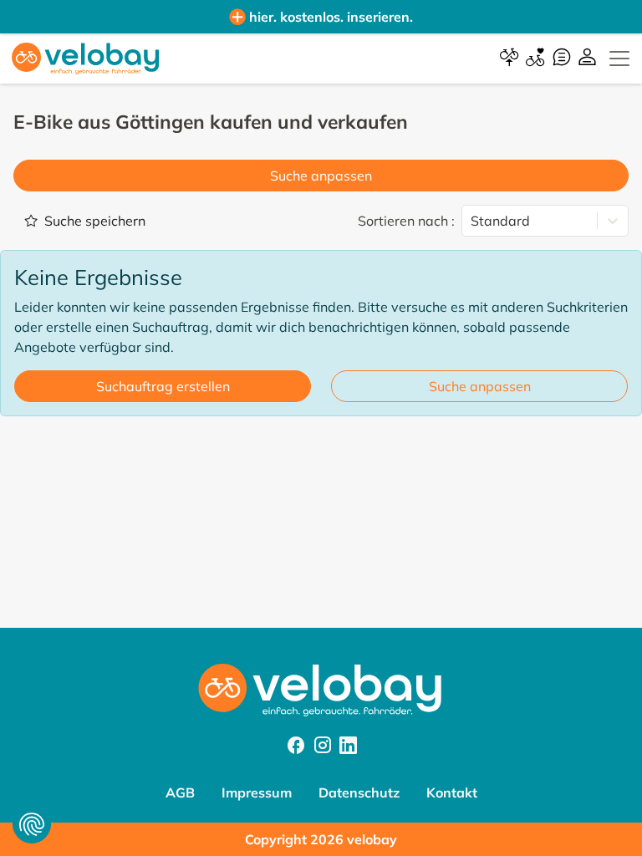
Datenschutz (359, 792)
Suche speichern (94, 220)
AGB (180, 792)
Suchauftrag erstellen (163, 386)
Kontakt (451, 792)
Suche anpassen (321, 175)
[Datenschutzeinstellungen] (32, 824)
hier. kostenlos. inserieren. (331, 16)
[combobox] (472, 221)
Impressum (257, 792)
